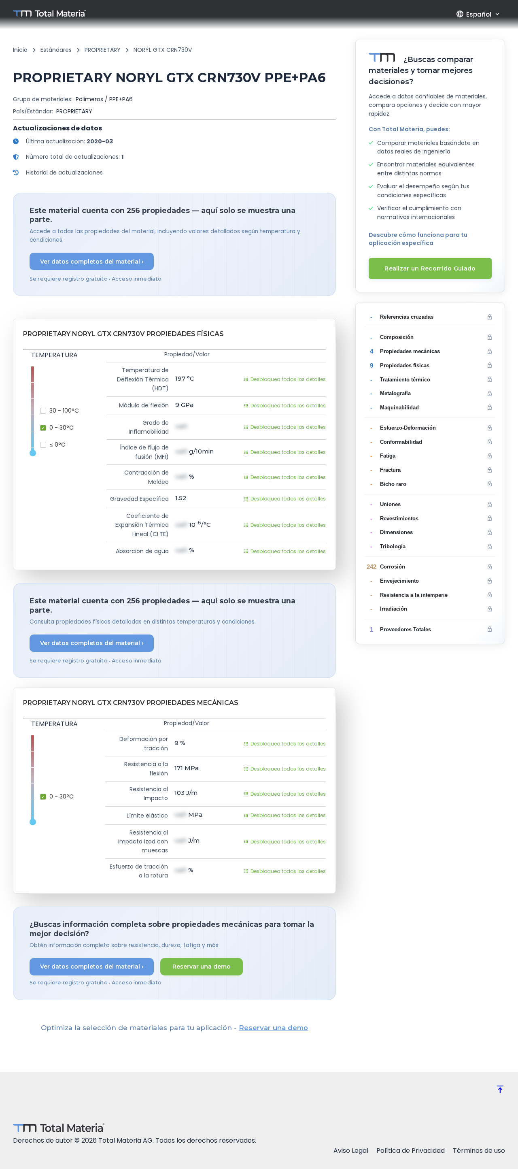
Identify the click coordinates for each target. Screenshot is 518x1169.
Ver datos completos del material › (92, 261)
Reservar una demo (201, 966)
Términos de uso (479, 1150)
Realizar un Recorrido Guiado (430, 268)
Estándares (56, 50)
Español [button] (473, 14)
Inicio (20, 50)
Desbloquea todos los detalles (288, 379)
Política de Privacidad (410, 1150)
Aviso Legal (350, 1150)
